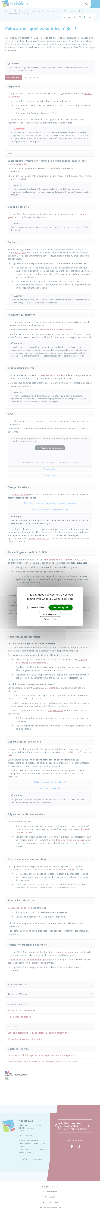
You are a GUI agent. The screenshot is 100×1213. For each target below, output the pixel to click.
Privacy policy (50, 619)
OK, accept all (60, 607)
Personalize (37, 607)
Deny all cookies (50, 614)
